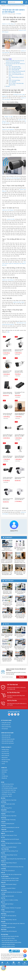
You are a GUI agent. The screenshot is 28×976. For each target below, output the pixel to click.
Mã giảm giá (4, 778)
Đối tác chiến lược (5, 755)
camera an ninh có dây (18, 302)
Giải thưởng (4, 772)
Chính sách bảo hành (6, 737)
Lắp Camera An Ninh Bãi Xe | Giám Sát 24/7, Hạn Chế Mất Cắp (20, 616)
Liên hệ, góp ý (5, 770)
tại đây (7, 332)
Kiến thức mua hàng (6, 759)
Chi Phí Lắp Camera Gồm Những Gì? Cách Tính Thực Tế (7, 604)
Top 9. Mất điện (12, 81)
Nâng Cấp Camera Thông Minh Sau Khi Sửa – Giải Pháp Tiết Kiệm (19, 573)
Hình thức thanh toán (6, 724)
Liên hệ (3, 763)
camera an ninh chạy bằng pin (13, 178)
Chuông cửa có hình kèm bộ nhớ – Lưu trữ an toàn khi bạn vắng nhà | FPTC (6, 561)
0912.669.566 (12, 946)
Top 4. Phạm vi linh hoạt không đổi (17, 71)
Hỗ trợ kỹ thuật (5, 728)
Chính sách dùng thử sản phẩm (8, 739)
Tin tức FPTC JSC (5, 751)
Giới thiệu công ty (5, 749)
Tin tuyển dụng (5, 761)
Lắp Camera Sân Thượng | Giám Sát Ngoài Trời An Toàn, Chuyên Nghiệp (19, 647)
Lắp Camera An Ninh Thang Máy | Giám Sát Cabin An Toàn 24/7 (7, 616)
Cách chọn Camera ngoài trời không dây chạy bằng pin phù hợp (14, 263)
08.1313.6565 (12, 944)
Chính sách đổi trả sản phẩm (7, 741)
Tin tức (3, 774)
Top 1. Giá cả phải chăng (14, 66)
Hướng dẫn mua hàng (6, 722)
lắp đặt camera (5, 122)
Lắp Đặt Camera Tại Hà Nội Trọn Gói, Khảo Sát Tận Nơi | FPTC (20, 592)
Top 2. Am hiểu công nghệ (15, 68)
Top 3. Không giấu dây (14, 69)
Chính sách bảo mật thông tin (8, 743)
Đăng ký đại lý (5, 757)
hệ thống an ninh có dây (18, 94)
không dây (4, 96)
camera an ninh (9, 116)
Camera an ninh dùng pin (8, 23)
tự (25, 121)
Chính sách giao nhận (6, 735)
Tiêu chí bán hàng (5, 753)
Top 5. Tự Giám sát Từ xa (15, 72)
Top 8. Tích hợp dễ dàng (14, 80)
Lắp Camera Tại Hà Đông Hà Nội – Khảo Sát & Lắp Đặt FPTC (7, 592)
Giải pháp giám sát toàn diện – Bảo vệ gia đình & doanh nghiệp (19, 548)
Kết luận (8, 86)
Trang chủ (3, 5)
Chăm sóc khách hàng (6, 726)
